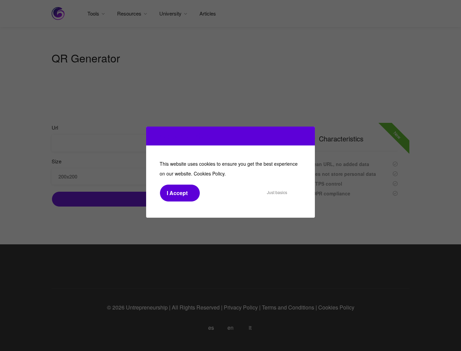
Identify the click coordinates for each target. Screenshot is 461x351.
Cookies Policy (209, 173)
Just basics (277, 192)
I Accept (177, 193)
